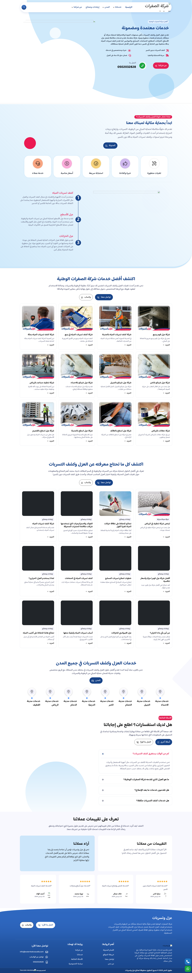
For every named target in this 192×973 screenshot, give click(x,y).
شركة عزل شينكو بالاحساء (82, 383)
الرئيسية (128, 7)
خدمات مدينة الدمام (70, 703)
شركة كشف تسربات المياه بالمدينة (116, 335)
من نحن (111, 964)
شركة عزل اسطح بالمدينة (82, 431)
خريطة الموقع (108, 954)
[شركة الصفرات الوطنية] (153, 7)
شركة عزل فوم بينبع (161, 335)
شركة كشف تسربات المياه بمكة (41, 335)
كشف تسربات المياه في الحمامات (79, 578)
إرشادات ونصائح (92, 7)
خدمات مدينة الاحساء (162, 703)
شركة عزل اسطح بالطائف (120, 431)
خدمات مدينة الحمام (125, 703)
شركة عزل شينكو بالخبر (160, 383)
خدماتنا (118, 7)
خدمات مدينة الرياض (52, 703)
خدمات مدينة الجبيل (143, 703)
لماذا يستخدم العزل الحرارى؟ (41, 578)
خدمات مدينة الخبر (107, 703)
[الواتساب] (188, 969)
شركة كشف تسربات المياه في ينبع (79, 335)
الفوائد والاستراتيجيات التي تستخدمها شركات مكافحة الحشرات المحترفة (77, 525)
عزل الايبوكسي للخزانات (121, 633)
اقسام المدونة (108, 950)
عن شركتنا (78, 7)
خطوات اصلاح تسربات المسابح (118, 578)
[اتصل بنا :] (188, 962)
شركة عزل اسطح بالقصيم (43, 431)
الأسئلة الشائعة (77, 959)
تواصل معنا (109, 959)
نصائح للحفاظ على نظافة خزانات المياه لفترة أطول (117, 525)
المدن (107, 7)
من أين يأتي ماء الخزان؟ (160, 633)
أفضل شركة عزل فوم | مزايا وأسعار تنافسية (155, 580)
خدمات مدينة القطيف (33, 703)
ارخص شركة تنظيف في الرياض (157, 524)
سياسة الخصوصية (76, 964)
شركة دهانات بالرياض (160, 431)
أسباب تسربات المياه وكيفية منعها (78, 633)
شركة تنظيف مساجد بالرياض (42, 383)
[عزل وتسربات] (167, 945)
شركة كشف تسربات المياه (43, 524)
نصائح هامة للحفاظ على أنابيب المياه (38, 633)
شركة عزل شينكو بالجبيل (120, 383)
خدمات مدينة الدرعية (88, 703)
